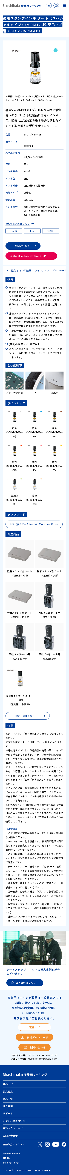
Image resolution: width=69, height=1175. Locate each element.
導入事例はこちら (26, 982)
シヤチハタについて (14, 1121)
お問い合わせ (56, 5)
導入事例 (8, 1106)
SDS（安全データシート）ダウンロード (31, 524)
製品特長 (8, 1091)
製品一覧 (8, 1099)
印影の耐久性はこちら (17, 223)
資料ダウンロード (48, 5)
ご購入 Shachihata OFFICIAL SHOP (28, 256)
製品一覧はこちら (25, 716)
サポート (8, 1113)
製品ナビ (34, 1027)
